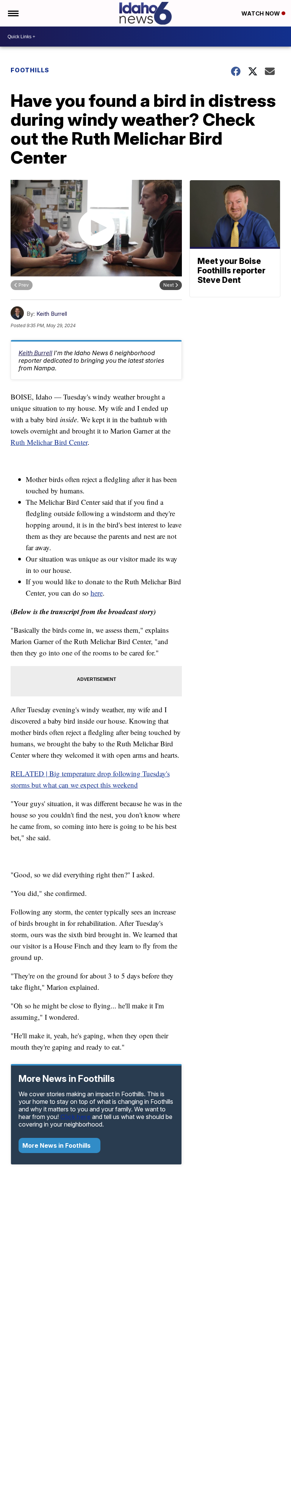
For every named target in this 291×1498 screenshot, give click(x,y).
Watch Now (261, 13)
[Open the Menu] (13, 13)
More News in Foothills (57, 1145)
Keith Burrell (51, 313)
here (97, 593)
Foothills (30, 70)
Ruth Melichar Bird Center (49, 442)
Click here (75, 1116)
